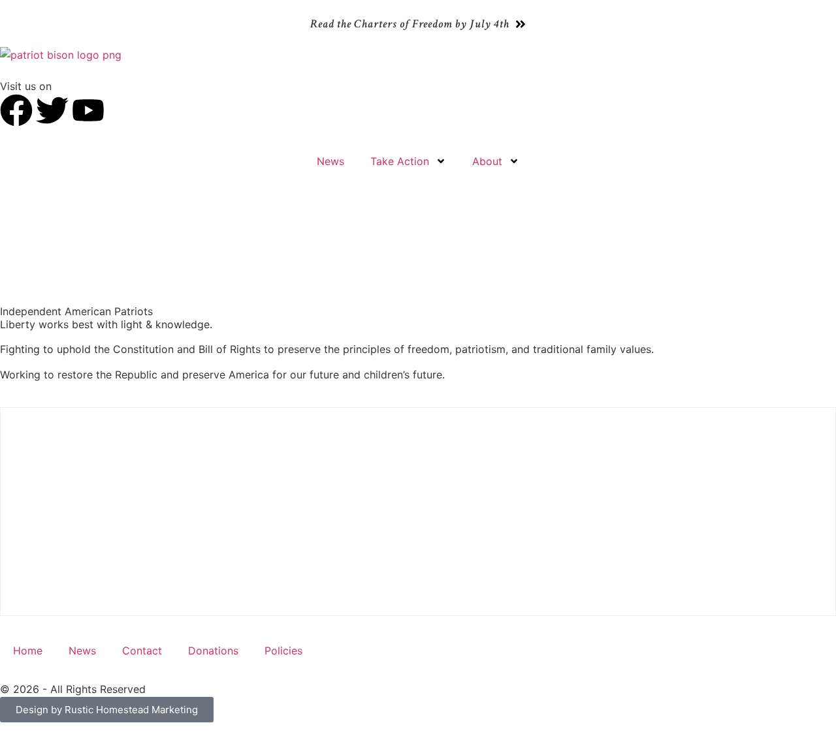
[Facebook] (16, 110)
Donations (213, 650)
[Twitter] (52, 110)
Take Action (399, 161)
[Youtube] (88, 110)
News (330, 161)
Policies (283, 650)
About (487, 161)
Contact (142, 650)
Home (27, 650)
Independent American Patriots (76, 311)
